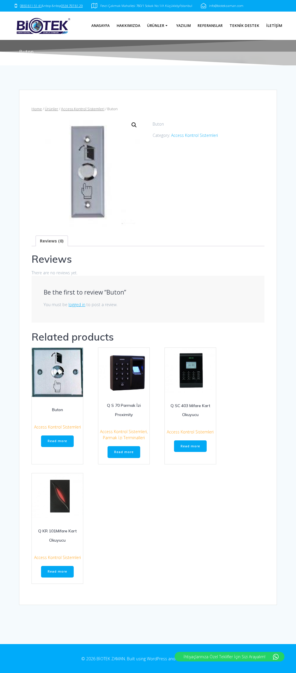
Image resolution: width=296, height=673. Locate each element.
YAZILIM (183, 25)
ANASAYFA (100, 25)
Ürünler (51, 108)
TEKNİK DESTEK (244, 25)
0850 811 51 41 (31, 5)
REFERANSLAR (210, 25)
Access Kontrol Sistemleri (82, 108)
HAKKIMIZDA (128, 25)
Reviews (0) (52, 241)
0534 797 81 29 (72, 5)
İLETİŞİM (274, 25)
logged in (77, 304)
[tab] (52, 241)
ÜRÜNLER (155, 25)
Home (37, 108)
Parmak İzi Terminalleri (124, 437)
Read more (57, 441)
